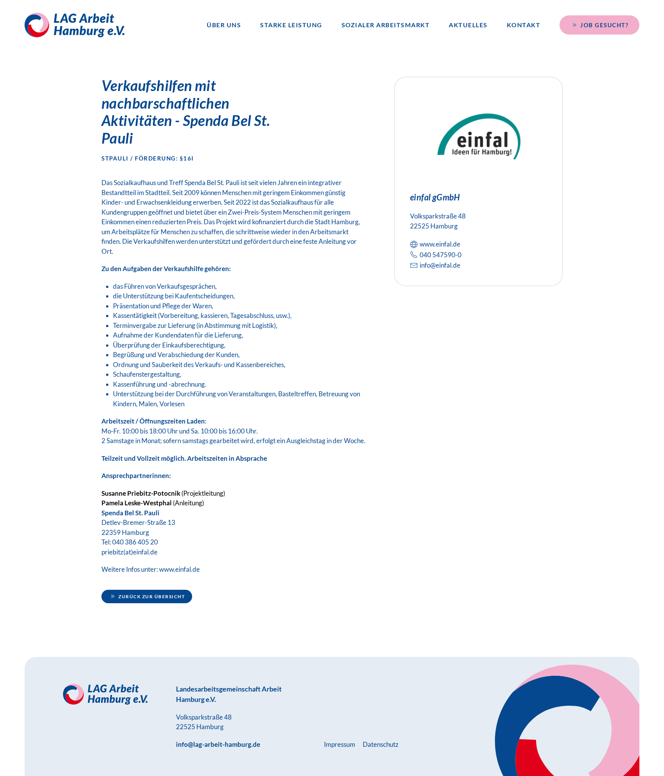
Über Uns (224, 24)
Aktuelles (468, 24)
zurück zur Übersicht (151, 596)
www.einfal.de (179, 569)
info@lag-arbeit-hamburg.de (218, 744)
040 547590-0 (440, 255)
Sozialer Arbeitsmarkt (386, 24)
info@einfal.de (440, 265)
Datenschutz (380, 744)
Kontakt (524, 24)
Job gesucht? (604, 25)
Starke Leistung (291, 24)
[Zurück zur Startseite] (74, 25)
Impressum (339, 744)
